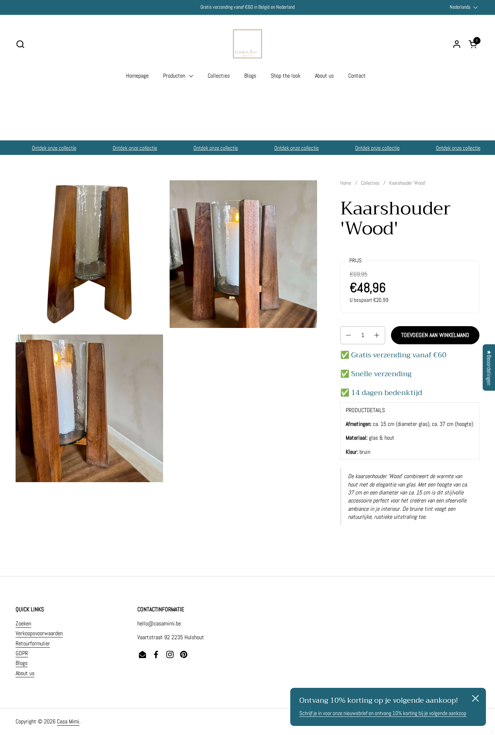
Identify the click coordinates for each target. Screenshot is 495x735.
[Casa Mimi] (247, 44)
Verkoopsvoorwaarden (39, 633)
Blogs (22, 663)
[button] (20, 44)
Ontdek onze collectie (47, 147)
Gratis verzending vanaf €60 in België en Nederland (247, 7)
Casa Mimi (68, 721)
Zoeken (23, 623)
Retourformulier (33, 643)
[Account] (456, 44)
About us (25, 673)
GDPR (22, 653)
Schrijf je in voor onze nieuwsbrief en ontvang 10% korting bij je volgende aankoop (382, 713)
